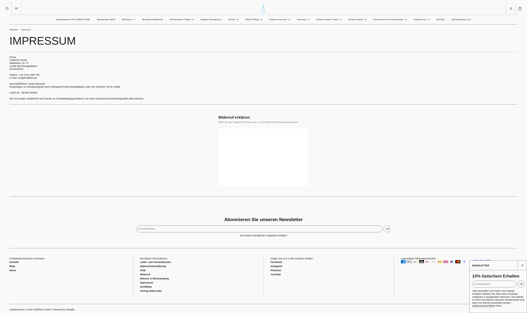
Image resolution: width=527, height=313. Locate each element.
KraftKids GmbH (42, 309)
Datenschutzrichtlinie (483, 305)
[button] (7, 8)
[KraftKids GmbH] (263, 8)
